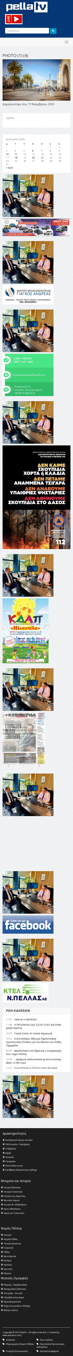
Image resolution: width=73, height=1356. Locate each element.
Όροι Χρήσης (46, 1339)
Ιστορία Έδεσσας (12, 1187)
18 (16, 157)
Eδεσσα (7, 1273)
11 (16, 154)
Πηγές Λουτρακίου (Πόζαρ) (17, 1305)
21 (42, 157)
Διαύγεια (10, 1339)
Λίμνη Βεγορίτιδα (12, 1301)
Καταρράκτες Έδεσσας (15, 1289)
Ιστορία (7, 1235)
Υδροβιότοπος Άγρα (14, 1297)
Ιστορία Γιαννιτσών (13, 1191)
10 (7, 154)
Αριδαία (8, 1264)
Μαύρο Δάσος (11, 1310)
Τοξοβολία (10, 1148)
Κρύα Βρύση (10, 1256)
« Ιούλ (9, 167)
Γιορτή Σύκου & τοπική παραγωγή (33, 1033)
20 (33, 157)
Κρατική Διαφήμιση (49, 1351)
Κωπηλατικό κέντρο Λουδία (18, 1140)
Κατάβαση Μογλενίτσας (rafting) (20, 1169)
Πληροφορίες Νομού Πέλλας (20, 1344)
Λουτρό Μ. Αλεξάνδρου (15, 1204)
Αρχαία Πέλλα (10, 1239)
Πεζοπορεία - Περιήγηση (17, 1144)
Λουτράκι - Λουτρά (13, 1293)
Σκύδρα (7, 1260)
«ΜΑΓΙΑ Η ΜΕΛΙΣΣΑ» (25, 1019)
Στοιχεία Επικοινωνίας (17, 1351)
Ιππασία (9, 1157)
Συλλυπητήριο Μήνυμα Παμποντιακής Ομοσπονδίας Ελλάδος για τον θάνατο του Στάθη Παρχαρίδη (33, 1042)
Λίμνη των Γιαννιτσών (14, 1213)
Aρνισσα (8, 1269)
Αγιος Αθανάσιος (12, 1208)
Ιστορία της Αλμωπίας (14, 1196)
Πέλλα (7, 1252)
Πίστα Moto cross (14, 1165)
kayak (8, 1153)
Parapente (10, 1161)
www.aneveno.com (12, 1335)
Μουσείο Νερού (12, 1200)
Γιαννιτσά (8, 1247)
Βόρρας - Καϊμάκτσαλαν (15, 1284)
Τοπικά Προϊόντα (12, 1243)
